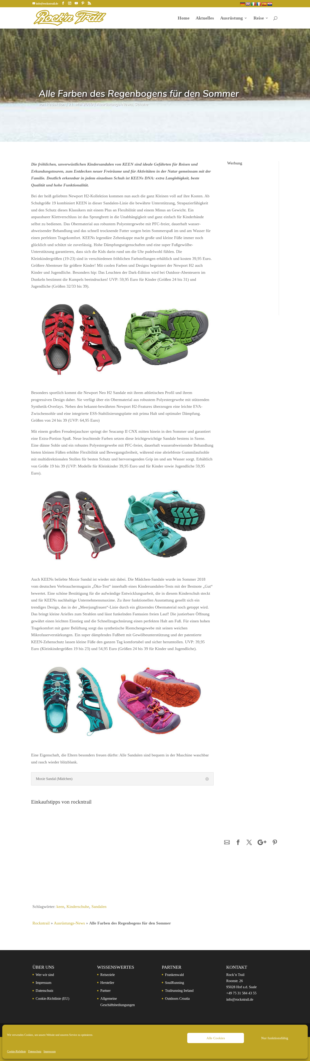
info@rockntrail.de (239, 999)
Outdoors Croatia (177, 998)
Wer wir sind (45, 975)
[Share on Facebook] (238, 843)
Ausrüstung (231, 18)
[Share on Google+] (262, 843)
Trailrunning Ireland (179, 991)
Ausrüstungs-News (114, 104)
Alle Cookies (216, 1038)
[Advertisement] (249, 235)
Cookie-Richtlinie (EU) (52, 998)
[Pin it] (275, 843)
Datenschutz (34, 1051)
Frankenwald (174, 975)
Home (183, 18)
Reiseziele (107, 975)
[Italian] (253, 4)
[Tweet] (249, 843)
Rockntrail (41, 923)
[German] (242, 4)
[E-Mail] (227, 843)
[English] (248, 4)
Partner (105, 991)
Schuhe (141, 104)
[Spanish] (264, 4)
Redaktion (55, 104)
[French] (258, 4)
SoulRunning (174, 983)
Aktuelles (205, 18)
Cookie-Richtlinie (16, 1051)
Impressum (50, 1051)
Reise (258, 18)
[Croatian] (269, 4)
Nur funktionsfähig (274, 1038)
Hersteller (107, 983)
